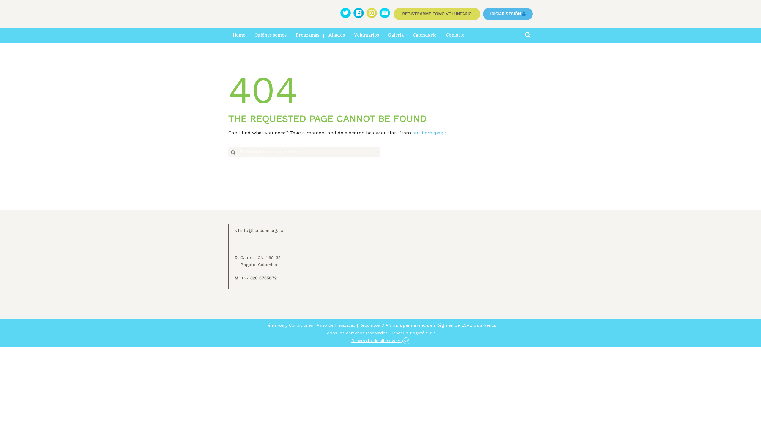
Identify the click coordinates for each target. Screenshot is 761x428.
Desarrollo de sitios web (376, 340)
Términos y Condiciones (289, 325)
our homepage (429, 133)
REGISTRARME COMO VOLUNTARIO (436, 13)
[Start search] (233, 152)
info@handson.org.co (261, 230)
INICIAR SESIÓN (505, 13)
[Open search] (528, 35)
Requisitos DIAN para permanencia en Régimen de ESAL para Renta (427, 325)
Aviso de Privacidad (336, 325)
